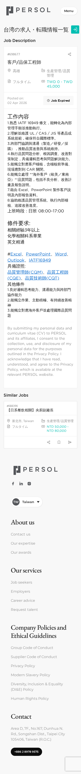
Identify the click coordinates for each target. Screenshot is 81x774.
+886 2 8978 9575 (26, 751)
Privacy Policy (23, 666)
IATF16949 (40, 260)
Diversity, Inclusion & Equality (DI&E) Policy (37, 687)
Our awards (21, 552)
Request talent (24, 609)
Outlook (16, 260)
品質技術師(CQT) (42, 278)
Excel (16, 254)
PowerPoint (38, 254)
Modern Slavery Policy (30, 675)
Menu (69, 11)
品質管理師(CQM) (25, 272)
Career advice (23, 600)
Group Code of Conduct (32, 648)
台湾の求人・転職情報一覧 (36, 29)
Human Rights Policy (30, 698)
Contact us (20, 534)
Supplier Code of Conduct (34, 657)
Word (61, 254)
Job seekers (21, 582)
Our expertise (23, 543)
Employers (20, 591)
